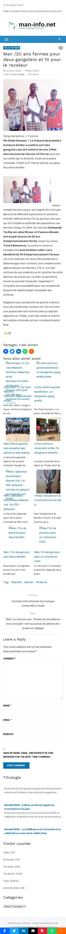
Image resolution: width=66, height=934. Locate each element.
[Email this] (33, 931)
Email (7, 720)
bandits (17, 582)
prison (29, 582)
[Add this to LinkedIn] (18, 351)
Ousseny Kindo (13, 70)
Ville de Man (11, 48)
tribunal (42, 582)
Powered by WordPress (22, 927)
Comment (9, 658)
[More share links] (31, 351)
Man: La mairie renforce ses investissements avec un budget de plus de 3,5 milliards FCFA (34, 11)
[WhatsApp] (25, 351)
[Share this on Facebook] (5, 351)
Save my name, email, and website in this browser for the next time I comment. (28, 755)
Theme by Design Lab (46, 927)
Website (8, 734)
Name (7, 705)
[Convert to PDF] (42, 931)
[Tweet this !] (12, 351)
